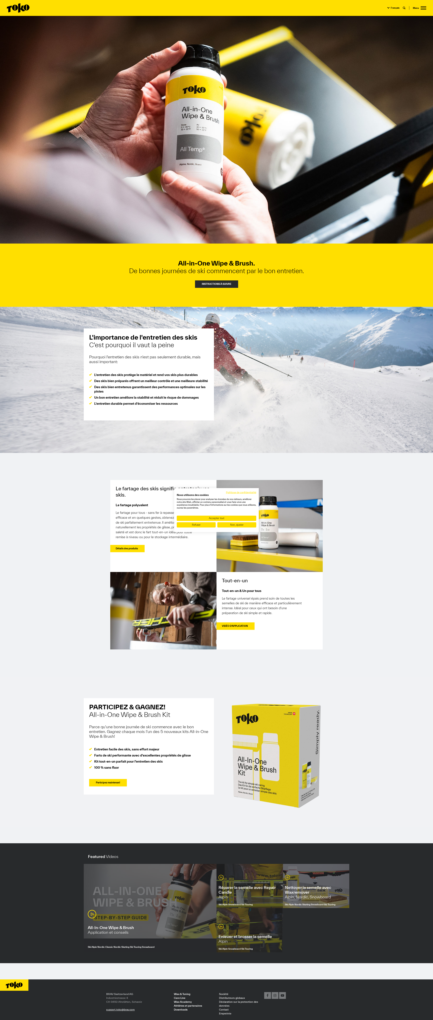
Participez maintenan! (108, 782)
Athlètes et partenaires (188, 1005)
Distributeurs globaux (232, 997)
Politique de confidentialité (241, 492)
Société (223, 993)
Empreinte (225, 1013)
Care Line (179, 997)
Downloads (181, 1009)
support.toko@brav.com (120, 1009)
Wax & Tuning (182, 993)
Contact (224, 1009)
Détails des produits (127, 548)
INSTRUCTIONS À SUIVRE (216, 284)
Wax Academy (183, 1001)
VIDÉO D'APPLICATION (235, 626)
